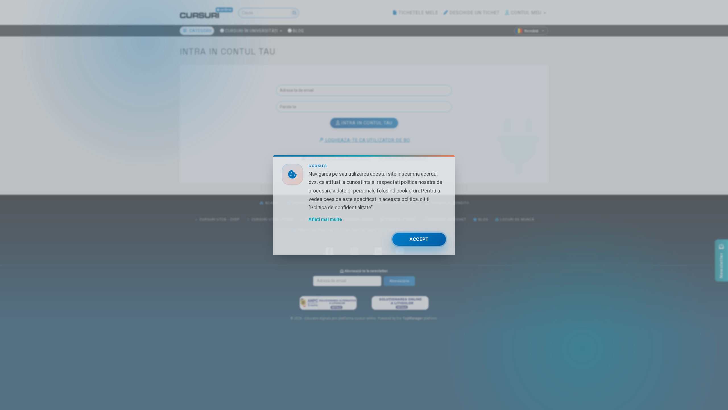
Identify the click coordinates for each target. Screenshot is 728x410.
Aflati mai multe (325, 219)
